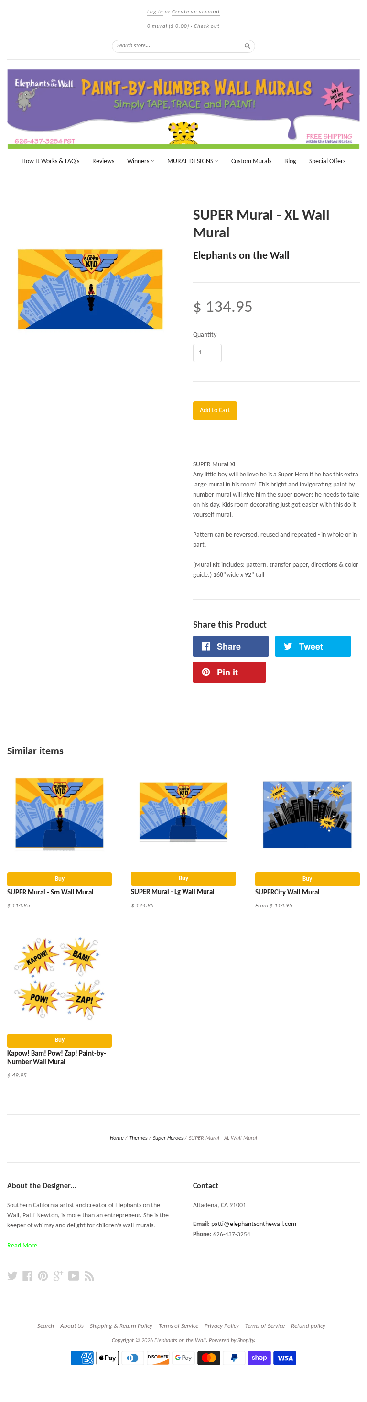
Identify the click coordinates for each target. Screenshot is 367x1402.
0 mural (168, 26)
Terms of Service (178, 1326)
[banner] (183, 109)
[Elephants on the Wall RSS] (89, 1276)
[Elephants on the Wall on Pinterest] (43, 1276)
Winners (139, 161)
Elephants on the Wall (241, 256)
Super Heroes (168, 1138)
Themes (138, 1138)
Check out (207, 26)
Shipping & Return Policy (121, 1326)
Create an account (196, 12)
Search (45, 1326)
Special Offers (327, 161)
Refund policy (308, 1326)
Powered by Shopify (231, 1341)
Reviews (103, 161)
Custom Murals (251, 161)
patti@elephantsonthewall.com (253, 1224)
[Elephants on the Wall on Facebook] (27, 1276)
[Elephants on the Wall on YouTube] (73, 1276)
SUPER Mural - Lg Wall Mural (173, 892)
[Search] (247, 46)
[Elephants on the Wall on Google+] (58, 1276)
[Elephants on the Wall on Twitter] (12, 1276)
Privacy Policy (222, 1326)
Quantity (204, 335)
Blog (290, 161)
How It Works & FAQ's (50, 161)
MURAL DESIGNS (191, 161)
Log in (155, 12)
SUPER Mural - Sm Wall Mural (50, 892)
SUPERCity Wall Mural (287, 892)
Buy (60, 879)
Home (117, 1138)
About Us (72, 1326)
